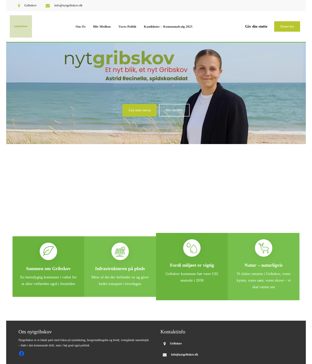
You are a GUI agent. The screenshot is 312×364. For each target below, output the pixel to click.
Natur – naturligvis (264, 265)
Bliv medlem (174, 110)
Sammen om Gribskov (48, 268)
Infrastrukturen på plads (120, 268)
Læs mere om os (140, 110)
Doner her (287, 26)
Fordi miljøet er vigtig (192, 265)
